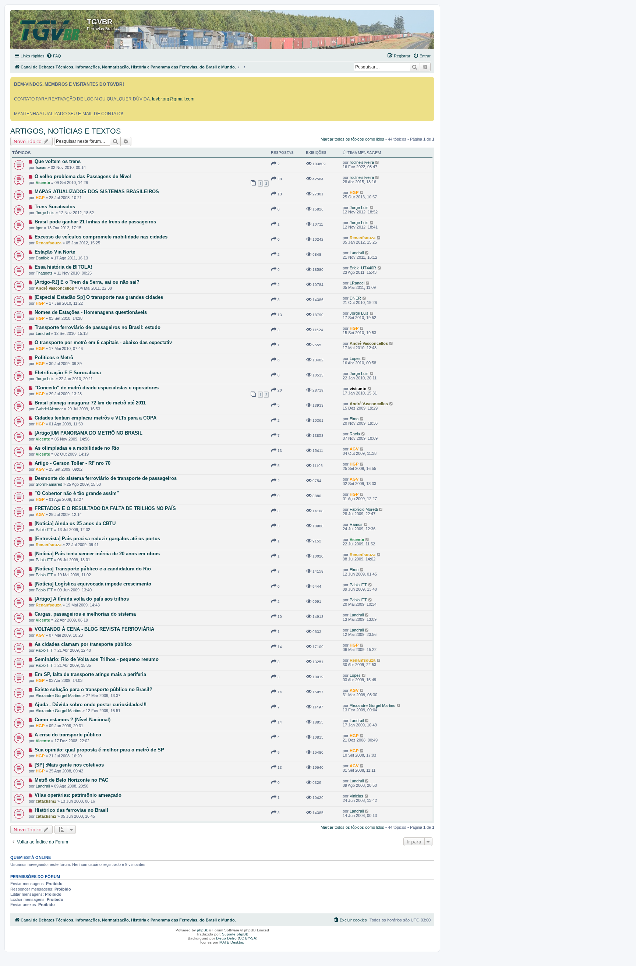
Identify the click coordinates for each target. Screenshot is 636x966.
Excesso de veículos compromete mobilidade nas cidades (101, 237)
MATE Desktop (231, 942)
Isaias (41, 167)
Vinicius (356, 796)
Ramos (356, 524)
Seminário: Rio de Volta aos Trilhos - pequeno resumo (97, 659)
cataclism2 (46, 801)
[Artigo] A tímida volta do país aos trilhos (82, 599)
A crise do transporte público (68, 734)
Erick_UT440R (363, 268)
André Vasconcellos (55, 288)
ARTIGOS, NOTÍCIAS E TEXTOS (65, 131)
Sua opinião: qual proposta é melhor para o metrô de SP (99, 750)
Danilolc (43, 258)
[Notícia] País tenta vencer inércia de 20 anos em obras (97, 553)
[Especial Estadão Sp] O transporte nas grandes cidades (99, 297)
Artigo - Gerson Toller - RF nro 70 (72, 463)
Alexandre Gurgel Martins (58, 695)
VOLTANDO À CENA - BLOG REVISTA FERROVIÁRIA (94, 629)
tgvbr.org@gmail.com (173, 99)
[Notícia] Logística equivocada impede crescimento (93, 584)
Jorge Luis (45, 212)
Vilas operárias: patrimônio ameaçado (78, 795)
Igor (39, 228)
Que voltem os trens (58, 161)
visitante (358, 388)
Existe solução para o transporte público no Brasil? (93, 689)
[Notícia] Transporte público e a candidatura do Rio (93, 569)
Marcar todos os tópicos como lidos (352, 139)
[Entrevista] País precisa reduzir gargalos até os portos (97, 538)
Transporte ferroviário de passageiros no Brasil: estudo (97, 327)
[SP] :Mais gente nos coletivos (69, 765)
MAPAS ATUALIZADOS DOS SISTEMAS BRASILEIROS (97, 191)
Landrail (357, 253)
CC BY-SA (247, 938)
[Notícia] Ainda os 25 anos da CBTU (75, 523)
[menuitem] (53, 56)
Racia (355, 434)
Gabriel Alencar (49, 409)
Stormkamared (49, 484)
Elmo (354, 419)
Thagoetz (44, 273)
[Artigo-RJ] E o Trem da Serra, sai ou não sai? (87, 282)
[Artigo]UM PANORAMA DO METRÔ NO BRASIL (88, 433)
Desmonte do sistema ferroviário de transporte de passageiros (106, 478)
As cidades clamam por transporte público (83, 644)
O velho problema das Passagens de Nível (83, 176)
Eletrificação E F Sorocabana (68, 372)
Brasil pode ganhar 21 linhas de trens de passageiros (95, 221)
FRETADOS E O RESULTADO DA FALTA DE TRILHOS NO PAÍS (105, 508)
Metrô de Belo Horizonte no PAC (71, 780)
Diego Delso (226, 938)
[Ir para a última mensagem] (377, 162)
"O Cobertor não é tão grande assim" (77, 493)
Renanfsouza (48, 243)
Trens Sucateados (55, 206)
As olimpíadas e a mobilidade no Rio (77, 448)
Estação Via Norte (55, 252)
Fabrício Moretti (364, 509)
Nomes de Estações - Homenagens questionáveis (91, 312)
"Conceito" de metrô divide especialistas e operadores (97, 387)
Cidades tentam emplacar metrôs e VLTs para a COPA (95, 418)
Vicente (43, 182)
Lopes (355, 358)
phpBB (203, 930)
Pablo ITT (44, 529)
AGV (354, 449)
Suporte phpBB (235, 934)
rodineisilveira (362, 162)
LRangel (357, 283)
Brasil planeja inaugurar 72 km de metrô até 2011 (90, 403)
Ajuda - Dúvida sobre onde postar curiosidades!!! (90, 704)
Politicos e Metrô (54, 357)
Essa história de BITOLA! (63, 267)
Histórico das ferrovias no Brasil (71, 810)
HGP (40, 197)
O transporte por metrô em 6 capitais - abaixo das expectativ (103, 342)
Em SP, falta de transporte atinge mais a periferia (90, 674)
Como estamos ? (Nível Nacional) (72, 719)
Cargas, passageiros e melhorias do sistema (85, 614)
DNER (355, 298)
